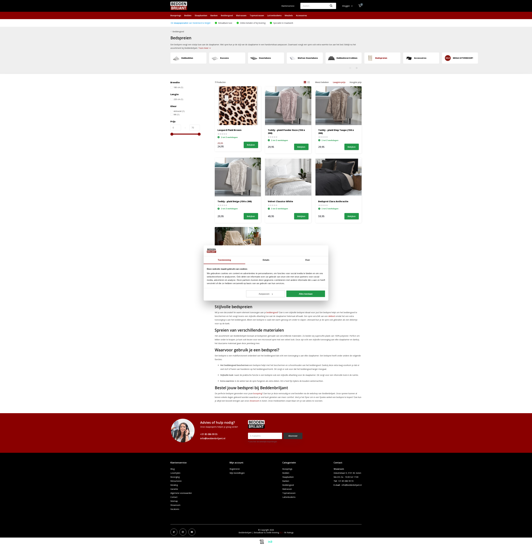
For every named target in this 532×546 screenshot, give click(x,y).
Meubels (289, 15)
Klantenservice (287, 6)
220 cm (178, 99)
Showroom (175, 505)
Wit (176, 114)
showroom (254, 400)
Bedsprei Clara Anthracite (333, 201)
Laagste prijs (339, 82)
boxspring (257, 393)
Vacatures (174, 509)
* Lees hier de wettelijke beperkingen (262, 441)
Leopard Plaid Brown (229, 130)
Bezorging (175, 477)
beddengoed (272, 312)
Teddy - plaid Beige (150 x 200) (235, 201)
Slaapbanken (201, 15)
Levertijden (175, 473)
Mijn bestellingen (237, 473)
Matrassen (241, 15)
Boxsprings (175, 15)
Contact (173, 497)
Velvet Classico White (280, 201)
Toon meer (203, 48)
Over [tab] (307, 260)
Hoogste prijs (356, 82)
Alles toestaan (306, 294)
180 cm (178, 87)
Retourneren (176, 481)
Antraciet (179, 111)
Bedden (187, 15)
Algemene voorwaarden (181, 493)
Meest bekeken (322, 82)
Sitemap (174, 501)
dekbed (331, 316)
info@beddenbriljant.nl (212, 438)
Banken (214, 15)
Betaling (174, 485)
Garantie (174, 489)
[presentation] (350, 68)
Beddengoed (227, 15)
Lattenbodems (274, 15)
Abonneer (293, 436)
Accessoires (301, 15)
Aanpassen (264, 294)
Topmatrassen (257, 15)
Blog (172, 469)
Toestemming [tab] (224, 260)
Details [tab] (266, 260)
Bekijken (251, 144)
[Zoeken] (331, 6)
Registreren (235, 469)
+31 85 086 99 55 (209, 434)
